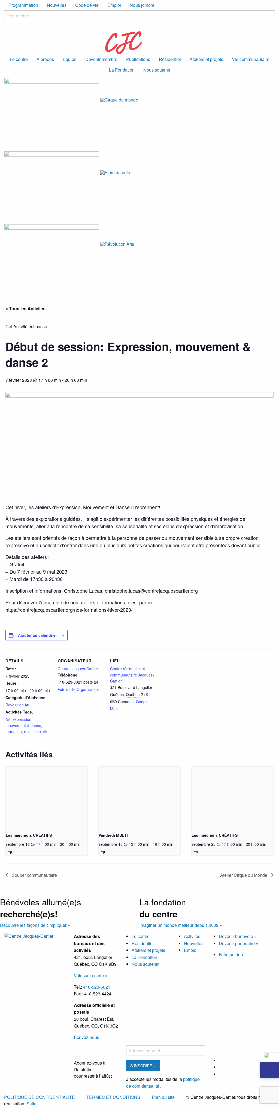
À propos (45, 59)
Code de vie (87, 5)
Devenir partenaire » (238, 943)
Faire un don (231, 954)
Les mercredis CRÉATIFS (29, 835)
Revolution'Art (17, 705)
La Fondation (122, 70)
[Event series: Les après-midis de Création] (103, 852)
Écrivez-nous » (88, 1037)
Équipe (70, 59)
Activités (192, 936)
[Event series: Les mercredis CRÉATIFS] (10, 852)
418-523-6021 (96, 987)
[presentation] (46, 797)
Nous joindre (142, 5)
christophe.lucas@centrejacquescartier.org (151, 590)
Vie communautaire (250, 59)
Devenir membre (101, 59)
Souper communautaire (34, 875)
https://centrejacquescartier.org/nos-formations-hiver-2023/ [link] (68, 609)
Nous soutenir (156, 70)
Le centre (19, 59)
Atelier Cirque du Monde (244, 875)
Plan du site (163, 1097)
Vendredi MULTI (113, 835)
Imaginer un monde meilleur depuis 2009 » (181, 925)
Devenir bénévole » (238, 936)
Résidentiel (170, 59)
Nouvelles (56, 5)
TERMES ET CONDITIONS (113, 1097)
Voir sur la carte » (90, 975)
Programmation (23, 5)
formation (13, 731)
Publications (138, 59)
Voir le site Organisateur (78, 689)
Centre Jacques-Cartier (78, 668)
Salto (31, 1103)
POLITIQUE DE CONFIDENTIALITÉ (39, 1097)
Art (7, 719)
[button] (269, 1070)
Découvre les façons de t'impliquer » (35, 925)
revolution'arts (36, 731)
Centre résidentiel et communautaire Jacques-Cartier (132, 675)
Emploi (114, 5)
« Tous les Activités (25, 308)
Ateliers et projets (206, 59)
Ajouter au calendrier (37, 635)
